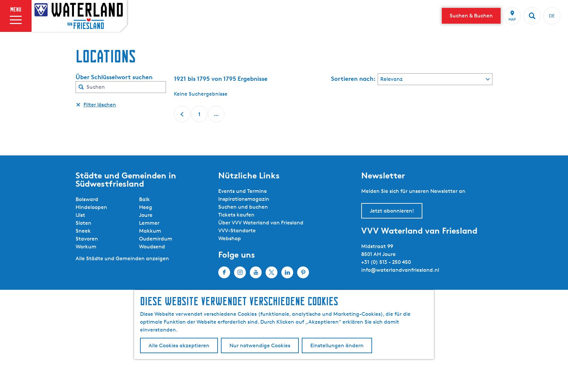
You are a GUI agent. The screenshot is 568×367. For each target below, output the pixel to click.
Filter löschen (99, 105)
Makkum (150, 231)
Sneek (83, 231)
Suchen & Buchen (471, 15)
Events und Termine (242, 191)
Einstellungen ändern (337, 345)
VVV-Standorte (237, 230)
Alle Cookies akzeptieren (179, 345)
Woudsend (152, 246)
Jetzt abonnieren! (392, 211)
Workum (86, 246)
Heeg (145, 207)
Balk (144, 199)
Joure (146, 215)
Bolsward (87, 199)
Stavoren (87, 239)
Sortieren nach (353, 78)
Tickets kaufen (236, 215)
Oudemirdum (155, 239)
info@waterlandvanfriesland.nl (400, 270)
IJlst (80, 215)
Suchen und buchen (243, 207)
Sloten (83, 223)
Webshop (229, 238)
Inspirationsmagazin (243, 199)
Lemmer (149, 223)
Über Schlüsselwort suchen (114, 76)
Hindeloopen (91, 207)
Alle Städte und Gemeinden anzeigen (122, 258)
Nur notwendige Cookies (259, 345)
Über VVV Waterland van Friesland (260, 222)
